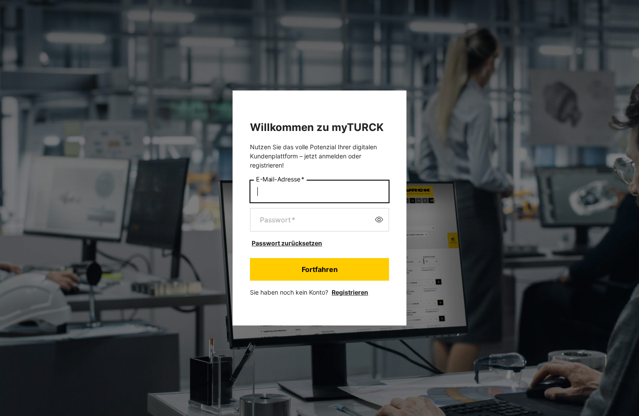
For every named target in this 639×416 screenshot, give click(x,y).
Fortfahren (320, 269)
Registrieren (350, 292)
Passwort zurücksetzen (287, 243)
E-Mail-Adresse (280, 178)
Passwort (277, 220)
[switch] (379, 219)
